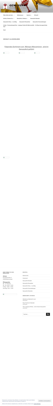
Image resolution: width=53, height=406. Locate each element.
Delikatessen (20, 15)
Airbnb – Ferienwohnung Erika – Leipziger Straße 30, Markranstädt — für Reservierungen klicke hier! (25, 26)
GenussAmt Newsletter (24, 21)
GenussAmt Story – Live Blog (10, 21)
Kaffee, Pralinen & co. (8, 18)
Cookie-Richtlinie (37, 403)
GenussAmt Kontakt (35, 18)
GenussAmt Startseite (28, 291)
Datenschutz (25, 275)
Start (4, 30)
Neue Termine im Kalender (29, 302)
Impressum (25, 278)
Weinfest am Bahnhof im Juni (29, 299)
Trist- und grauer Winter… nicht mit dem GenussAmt (34, 306)
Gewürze (29, 15)
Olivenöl (36, 15)
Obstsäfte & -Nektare (22, 18)
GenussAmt (18, 5)
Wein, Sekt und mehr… (8, 15)
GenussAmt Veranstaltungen (39, 21)
